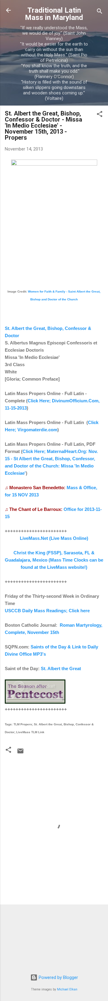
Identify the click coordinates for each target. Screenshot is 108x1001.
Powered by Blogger (58, 977)
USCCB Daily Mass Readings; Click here (47, 610)
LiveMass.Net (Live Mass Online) (54, 538)
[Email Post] (20, 753)
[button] (99, 115)
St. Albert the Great (61, 668)
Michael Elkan (67, 989)
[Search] (99, 12)
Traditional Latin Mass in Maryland (54, 14)
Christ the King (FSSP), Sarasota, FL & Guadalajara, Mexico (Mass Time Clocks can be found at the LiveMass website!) (54, 560)
